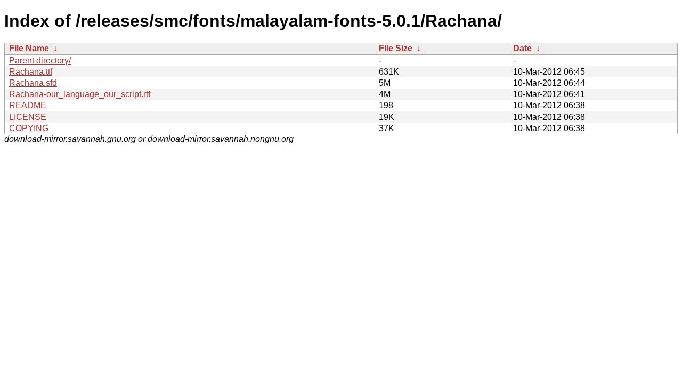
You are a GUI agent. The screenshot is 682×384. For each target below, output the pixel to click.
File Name (29, 48)
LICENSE (27, 117)
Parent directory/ (40, 60)
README (27, 105)
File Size (395, 48)
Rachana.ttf (30, 71)
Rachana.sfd (33, 82)
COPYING (28, 128)
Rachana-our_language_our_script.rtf (79, 94)
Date (522, 48)
